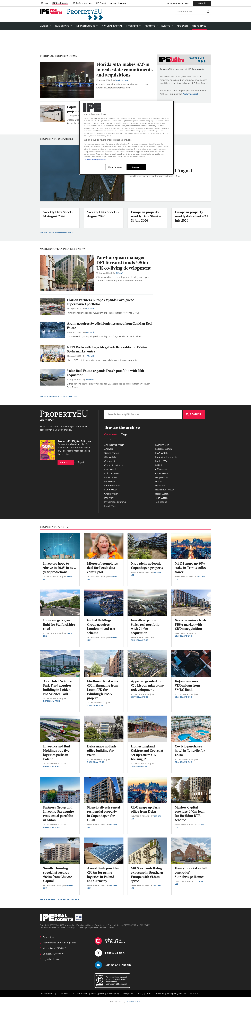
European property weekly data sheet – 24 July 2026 (191, 216)
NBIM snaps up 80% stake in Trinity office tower (191, 567)
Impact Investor (118, 3)
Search (208, 11)
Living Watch (162, 445)
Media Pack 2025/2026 (54, 948)
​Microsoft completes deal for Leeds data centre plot (102, 567)
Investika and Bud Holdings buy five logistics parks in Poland (56, 752)
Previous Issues (47, 994)
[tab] (110, 435)
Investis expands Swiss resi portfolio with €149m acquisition (145, 626)
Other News (161, 473)
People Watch (162, 477)
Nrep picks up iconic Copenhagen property (147, 565)
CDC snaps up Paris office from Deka (145, 809)
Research (160, 485)
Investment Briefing (115, 502)
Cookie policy (113, 994)
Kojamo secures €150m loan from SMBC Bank (187, 685)
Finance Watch (112, 485)
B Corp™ (194, 994)
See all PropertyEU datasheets (57, 233)
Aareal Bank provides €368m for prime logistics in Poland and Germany (103, 874)
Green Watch (111, 493)
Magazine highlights (166, 457)
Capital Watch (111, 453)
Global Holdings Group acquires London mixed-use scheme (101, 626)
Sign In (202, 3)
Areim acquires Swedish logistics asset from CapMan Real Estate (109, 325)
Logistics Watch (163, 449)
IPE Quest (101, 3)
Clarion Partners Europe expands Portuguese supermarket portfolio (100, 302)
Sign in (81, 462)
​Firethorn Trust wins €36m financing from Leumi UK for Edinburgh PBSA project (102, 689)
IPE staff (119, 273)
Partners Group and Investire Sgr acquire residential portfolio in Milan (58, 813)
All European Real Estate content (58, 397)
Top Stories (161, 502)
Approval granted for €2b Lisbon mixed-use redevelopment (147, 685)
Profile (158, 481)
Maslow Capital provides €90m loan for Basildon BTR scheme (190, 813)
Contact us (48, 937)
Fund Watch (110, 489)
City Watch (110, 457)
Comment (109, 461)
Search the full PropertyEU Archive (59, 899)
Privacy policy (97, 994)
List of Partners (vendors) (95, 160)
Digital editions (51, 959)
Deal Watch (110, 469)
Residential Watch (164, 489)
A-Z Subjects (63, 994)
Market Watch (162, 461)
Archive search (191, 94)
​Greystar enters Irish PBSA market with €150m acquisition (190, 624)
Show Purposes (115, 167)
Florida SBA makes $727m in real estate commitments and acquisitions (124, 69)
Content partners (113, 465)
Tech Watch (161, 498)
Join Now (66, 462)
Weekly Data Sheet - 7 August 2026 (103, 214)
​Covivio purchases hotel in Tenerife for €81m (190, 750)
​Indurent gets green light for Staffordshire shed (59, 624)
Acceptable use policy (133, 994)
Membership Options (178, 3)
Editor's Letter (111, 473)
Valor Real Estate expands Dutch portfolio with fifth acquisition (105, 373)
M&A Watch (161, 453)
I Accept (136, 167)
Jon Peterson (121, 80)
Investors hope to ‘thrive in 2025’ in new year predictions (59, 567)
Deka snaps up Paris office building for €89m (102, 750)
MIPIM (158, 465)
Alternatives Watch (114, 445)
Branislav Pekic (139, 640)
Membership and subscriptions (59, 942)
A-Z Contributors (80, 994)
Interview (109, 498)
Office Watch (162, 469)
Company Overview (53, 953)
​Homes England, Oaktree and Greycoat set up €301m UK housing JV (147, 752)
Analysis (108, 449)
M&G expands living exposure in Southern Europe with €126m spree (147, 874)
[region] (126, 138)
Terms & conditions (155, 994)
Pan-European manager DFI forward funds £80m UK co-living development (123, 263)
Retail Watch (162, 493)
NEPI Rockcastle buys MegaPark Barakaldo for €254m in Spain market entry (108, 349)
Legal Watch (110, 506)
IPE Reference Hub (82, 3)
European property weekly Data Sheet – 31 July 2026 (146, 216)
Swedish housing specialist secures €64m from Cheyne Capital (57, 874)
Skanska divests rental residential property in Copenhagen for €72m (103, 813)
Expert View (110, 477)
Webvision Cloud (133, 1001)
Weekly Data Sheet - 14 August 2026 (58, 214)
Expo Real (109, 481)
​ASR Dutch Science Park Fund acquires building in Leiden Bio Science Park (57, 687)
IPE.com (44, 3)
